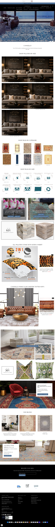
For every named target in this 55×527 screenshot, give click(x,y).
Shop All (17, 216)
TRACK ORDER (20, 501)
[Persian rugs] (45, 423)
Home (5, 7)
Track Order (19, 9)
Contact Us (48, 7)
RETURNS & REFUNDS (34, 497)
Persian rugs (45, 433)
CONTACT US (20, 498)
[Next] (52, 42)
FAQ (18, 500)
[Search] (32, 1)
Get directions (8, 455)
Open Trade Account (45, 6)
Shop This (10, 216)
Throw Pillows (11, 7)
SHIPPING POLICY (34, 498)
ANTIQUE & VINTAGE (42, 394)
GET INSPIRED (19, 7)
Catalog (26, 9)
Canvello (18, 48)
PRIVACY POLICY (34, 501)
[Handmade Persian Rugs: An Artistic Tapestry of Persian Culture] (27, 423)
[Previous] (50, 42)
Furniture (29, 7)
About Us (42, 7)
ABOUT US (19, 497)
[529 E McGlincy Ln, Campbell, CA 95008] (27, 450)
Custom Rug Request (34, 9)
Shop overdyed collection (41, 216)
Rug (24, 7)
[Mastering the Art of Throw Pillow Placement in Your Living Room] (10, 423)
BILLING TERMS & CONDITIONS (36, 500)
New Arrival (36, 7)
